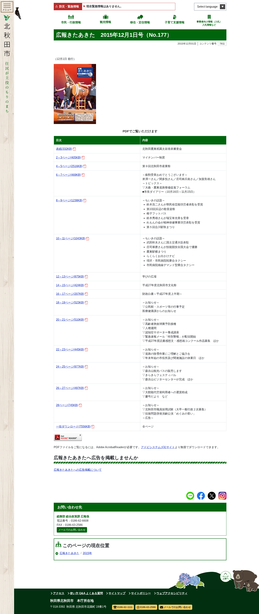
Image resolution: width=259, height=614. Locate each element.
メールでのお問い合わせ (71, 529)
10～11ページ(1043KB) (70, 238)
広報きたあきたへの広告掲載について (78, 469)
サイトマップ (117, 593)
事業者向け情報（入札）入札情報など (209, 23)
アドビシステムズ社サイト (158, 447)
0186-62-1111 (124, 607)
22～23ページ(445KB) (70, 349)
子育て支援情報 (174, 22)
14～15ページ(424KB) (70, 285)
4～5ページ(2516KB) (69, 166)
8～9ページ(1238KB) (69, 200)
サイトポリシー (141, 593)
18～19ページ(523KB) (70, 302)
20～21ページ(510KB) (70, 319)
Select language (207, 6)
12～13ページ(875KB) (70, 276)
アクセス (58, 593)
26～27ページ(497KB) (70, 387)
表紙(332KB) (64, 148)
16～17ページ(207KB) (70, 293)
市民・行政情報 (71, 22)
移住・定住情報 (140, 22)
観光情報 (105, 21)
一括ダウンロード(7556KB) (73, 426)
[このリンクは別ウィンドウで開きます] (68, 437)
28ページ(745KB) (67, 405)
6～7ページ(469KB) (68, 174)
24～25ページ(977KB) (70, 366)
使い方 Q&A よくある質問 (86, 593)
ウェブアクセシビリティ (171, 593)
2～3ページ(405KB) (68, 157)
